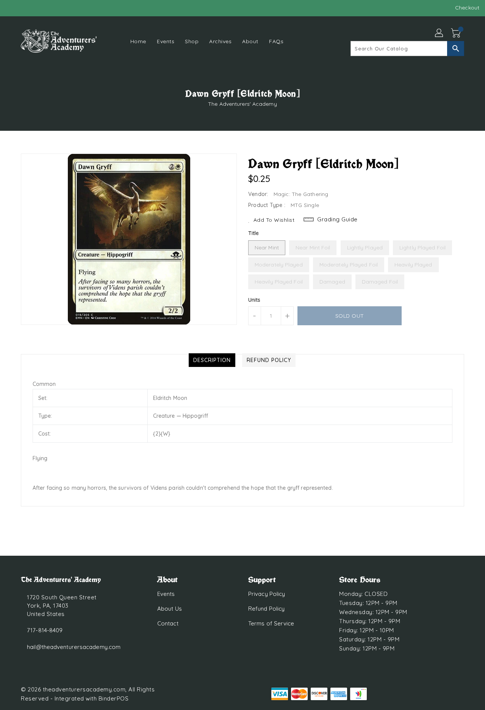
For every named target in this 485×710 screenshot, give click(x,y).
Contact (167, 623)
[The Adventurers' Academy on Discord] (26, 7)
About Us (169, 608)
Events (166, 593)
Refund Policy (266, 608)
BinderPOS (114, 698)
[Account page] (439, 33)
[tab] (212, 360)
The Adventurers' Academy (242, 103)
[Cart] (456, 33)
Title (253, 233)
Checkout (467, 7)
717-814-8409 (45, 630)
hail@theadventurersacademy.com (73, 646)
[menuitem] (138, 41)
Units (254, 299)
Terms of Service (271, 623)
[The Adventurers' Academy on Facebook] (12, 7)
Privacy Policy (266, 593)
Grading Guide (337, 219)
